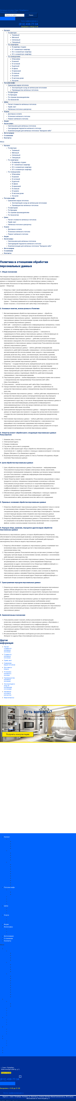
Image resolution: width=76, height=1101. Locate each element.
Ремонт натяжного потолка (18, 119)
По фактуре (12, 33)
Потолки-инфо (9, 83)
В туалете (15, 76)
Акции (6, 121)
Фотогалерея (9, 133)
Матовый (15, 37)
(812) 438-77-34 (28, 24)
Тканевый (15, 35)
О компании (8, 135)
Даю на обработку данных (17, 729)
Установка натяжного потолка (19, 116)
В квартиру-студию (19, 47)
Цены (6, 102)
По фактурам (13, 92)
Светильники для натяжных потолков (22, 126)
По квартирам (13, 45)
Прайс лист (12, 107)
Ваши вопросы (9, 698)
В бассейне (16, 59)
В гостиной (16, 64)
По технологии (13, 100)
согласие (11, 729)
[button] (38, 142)
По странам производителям (18, 97)
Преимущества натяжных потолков (25, 90)
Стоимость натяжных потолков (8, 656)
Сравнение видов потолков (18, 85)
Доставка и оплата (15, 114)
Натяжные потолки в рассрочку (19, 109)
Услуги (6, 111)
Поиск (2, 15)
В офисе (15, 69)
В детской (15, 66)
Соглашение (6, 727)
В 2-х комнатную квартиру (21, 52)
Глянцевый (16, 42)
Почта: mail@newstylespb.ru (29, 21)
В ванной (15, 61)
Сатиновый (16, 40)
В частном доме (18, 78)
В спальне (15, 73)
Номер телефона (8, 724)
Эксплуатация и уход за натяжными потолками (29, 88)
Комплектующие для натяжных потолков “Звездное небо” (30, 131)
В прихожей (16, 71)
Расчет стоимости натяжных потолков (22, 104)
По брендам (12, 95)
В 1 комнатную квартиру (21, 49)
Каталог (7, 30)
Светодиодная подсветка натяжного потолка (24, 128)
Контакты (7, 138)
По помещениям (14, 56)
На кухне (15, 80)
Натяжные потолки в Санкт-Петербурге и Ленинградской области (14, 11)
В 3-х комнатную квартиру (21, 54)
